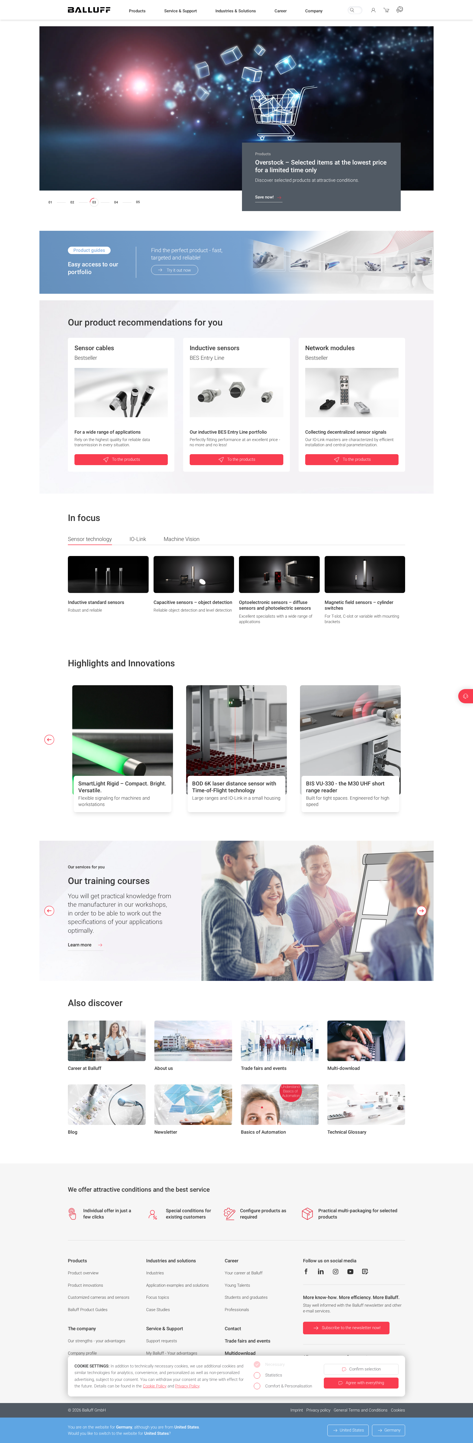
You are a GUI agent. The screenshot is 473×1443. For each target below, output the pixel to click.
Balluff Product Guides (88, 1309)
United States (352, 1430)
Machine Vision (182, 539)
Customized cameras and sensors (98, 1297)
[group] (108, 592)
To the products (126, 459)
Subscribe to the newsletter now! (351, 1327)
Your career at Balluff (244, 1273)
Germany (392, 1430)
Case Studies (158, 1309)
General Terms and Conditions (361, 1410)
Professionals (237, 1309)
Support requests (161, 1340)
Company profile (82, 1353)
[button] (137, 11)
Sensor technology (90, 539)
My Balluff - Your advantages (171, 1353)
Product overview (83, 1273)
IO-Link (137, 539)
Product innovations (85, 1285)
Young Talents (237, 1285)
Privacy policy (318, 1410)
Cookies (398, 1410)
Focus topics (157, 1297)
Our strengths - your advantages (96, 1340)
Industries (155, 1273)
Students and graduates (246, 1297)
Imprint (296, 1410)
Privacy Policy (187, 1386)
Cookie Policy (154, 1386)
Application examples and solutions (177, 1285)
